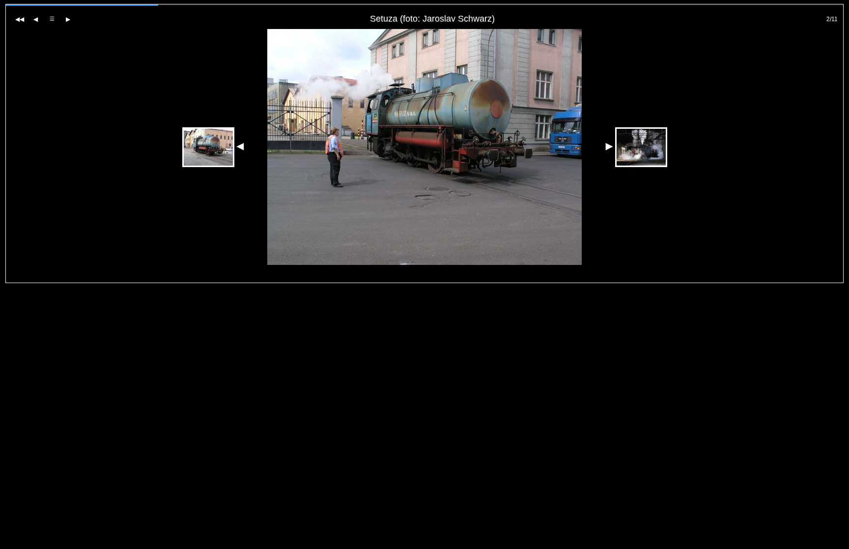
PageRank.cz (424, 278)
